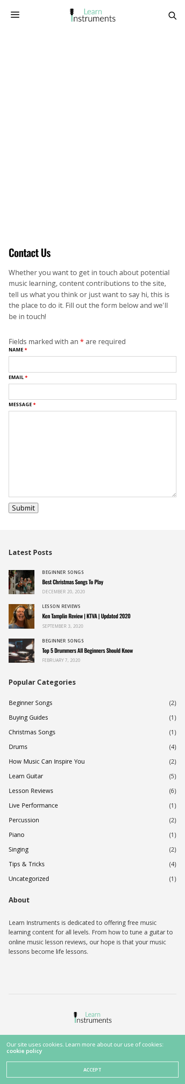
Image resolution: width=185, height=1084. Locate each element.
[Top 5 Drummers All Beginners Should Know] (21, 651)
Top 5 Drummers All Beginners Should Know (87, 650)
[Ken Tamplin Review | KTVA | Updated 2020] (21, 616)
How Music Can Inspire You (47, 761)
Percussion (24, 820)
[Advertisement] (92, 127)
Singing (18, 849)
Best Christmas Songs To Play (72, 581)
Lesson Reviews (61, 606)
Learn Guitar (26, 776)
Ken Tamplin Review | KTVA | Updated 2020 (86, 615)
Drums (18, 747)
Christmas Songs (32, 732)
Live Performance (33, 805)
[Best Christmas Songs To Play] (21, 582)
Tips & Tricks (27, 864)
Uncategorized (29, 879)
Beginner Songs (63, 572)
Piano (17, 835)
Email (18, 377)
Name (18, 349)
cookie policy (24, 1051)
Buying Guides (28, 717)
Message (22, 404)
